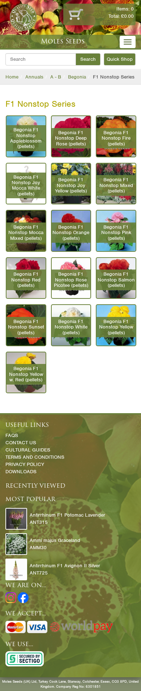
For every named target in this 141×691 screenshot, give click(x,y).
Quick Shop (120, 59)
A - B (55, 77)
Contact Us (20, 443)
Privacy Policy (24, 464)
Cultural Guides (27, 450)
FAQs (11, 435)
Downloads (21, 472)
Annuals (34, 77)
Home (11, 77)
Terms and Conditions (34, 457)
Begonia (77, 77)
